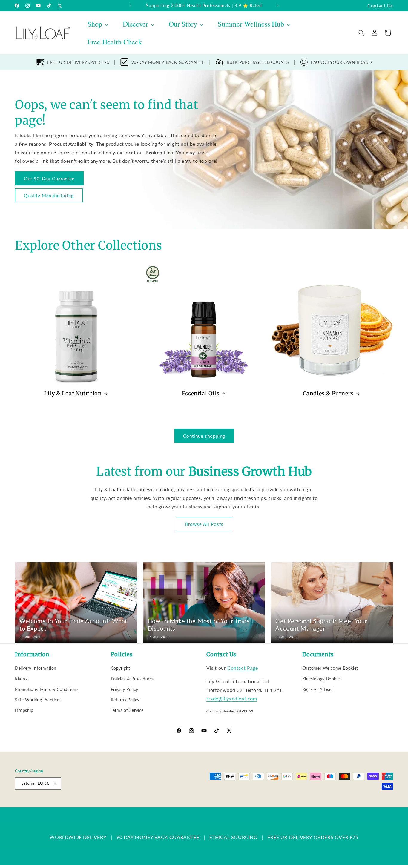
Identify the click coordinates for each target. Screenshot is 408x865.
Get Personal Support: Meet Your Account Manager (321, 624)
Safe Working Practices (38, 699)
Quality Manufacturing (49, 195)
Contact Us (380, 5)
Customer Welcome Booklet (330, 668)
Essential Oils (200, 393)
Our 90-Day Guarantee (49, 178)
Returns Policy (125, 699)
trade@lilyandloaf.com (231, 698)
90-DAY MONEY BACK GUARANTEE (168, 62)
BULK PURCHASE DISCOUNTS (258, 62)
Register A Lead (317, 689)
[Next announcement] (277, 5)
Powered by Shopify (75, 804)
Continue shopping (204, 436)
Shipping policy (201, 804)
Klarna (21, 678)
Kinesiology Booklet (321, 678)
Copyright (120, 668)
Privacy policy (138, 804)
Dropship (24, 710)
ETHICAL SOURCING (233, 837)
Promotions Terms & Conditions (46, 689)
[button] (361, 32)
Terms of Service (127, 710)
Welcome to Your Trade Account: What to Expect (73, 624)
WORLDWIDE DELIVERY (78, 837)
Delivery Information (35, 668)
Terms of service (169, 804)
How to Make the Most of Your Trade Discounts (199, 624)
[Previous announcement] (130, 5)
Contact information (236, 804)
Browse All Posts (204, 524)
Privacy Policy (124, 689)
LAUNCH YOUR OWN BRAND (341, 62)
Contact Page (242, 668)
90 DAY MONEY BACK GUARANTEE (157, 837)
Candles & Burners (328, 393)
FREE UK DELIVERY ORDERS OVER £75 (312, 837)
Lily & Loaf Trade (43, 804)
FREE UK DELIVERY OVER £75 (78, 62)
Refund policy (109, 804)
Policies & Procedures (132, 678)
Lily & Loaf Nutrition (73, 393)
